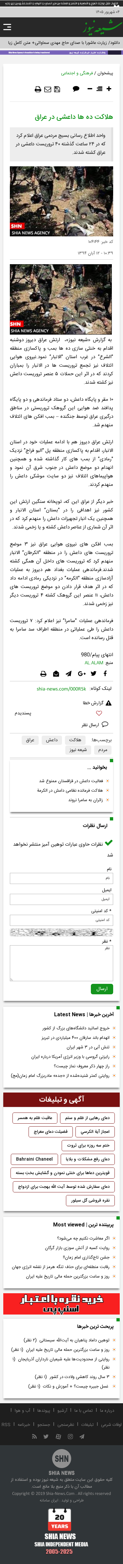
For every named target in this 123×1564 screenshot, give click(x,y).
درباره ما (107, 1410)
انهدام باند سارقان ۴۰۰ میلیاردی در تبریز (76, 1037)
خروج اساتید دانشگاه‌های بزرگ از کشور (76, 1028)
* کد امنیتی (101, 911)
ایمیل (107, 890)
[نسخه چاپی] (38, 89)
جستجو (43, 1424)
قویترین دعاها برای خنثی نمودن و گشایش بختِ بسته (63, 1173)
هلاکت (75, 740)
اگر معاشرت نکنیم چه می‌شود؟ (83, 1238)
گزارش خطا (93, 703)
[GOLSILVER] (61, 1304)
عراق (30, 740)
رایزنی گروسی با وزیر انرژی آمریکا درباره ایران (70, 1056)
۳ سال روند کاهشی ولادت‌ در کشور (72, 1377)
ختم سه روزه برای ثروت (88, 1145)
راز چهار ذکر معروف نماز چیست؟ (82, 1066)
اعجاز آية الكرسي (95, 1131)
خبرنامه (24, 1424)
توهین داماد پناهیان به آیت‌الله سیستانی (67, 1340)
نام (109, 869)
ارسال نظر (91, 725)
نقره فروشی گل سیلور (90, 1200)
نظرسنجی (65, 1424)
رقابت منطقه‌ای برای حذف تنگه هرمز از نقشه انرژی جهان (61, 1267)
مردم (102, 750)
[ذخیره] (57, 89)
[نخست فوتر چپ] (61, 1531)
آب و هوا (22, 1410)
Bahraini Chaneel (34, 1159)
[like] (61, 714)
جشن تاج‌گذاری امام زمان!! (86, 1257)
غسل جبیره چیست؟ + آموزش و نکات (69, 1386)
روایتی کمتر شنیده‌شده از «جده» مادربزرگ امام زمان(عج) (60, 1075)
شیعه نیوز (78, 750)
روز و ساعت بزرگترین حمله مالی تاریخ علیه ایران (68, 1276)
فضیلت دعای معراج (51, 1131)
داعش (52, 740)
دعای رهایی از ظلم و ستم (87, 1118)
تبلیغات (87, 1424)
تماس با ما (83, 1410)
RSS (6, 1424)
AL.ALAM (94, 663)
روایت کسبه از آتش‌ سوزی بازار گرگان (77, 1248)
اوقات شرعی (111, 1424)
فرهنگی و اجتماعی (77, 73)
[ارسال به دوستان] (47, 89)
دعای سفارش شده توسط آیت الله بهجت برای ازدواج (64, 1186)
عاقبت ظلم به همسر (35, 1118)
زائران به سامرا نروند (85, 800)
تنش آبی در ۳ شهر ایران (88, 1047)
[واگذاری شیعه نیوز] (61, 52)
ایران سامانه (49, 1500)
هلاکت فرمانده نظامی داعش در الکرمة (70, 790)
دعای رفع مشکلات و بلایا (88, 1159)
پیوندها (43, 1410)
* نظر (107, 941)
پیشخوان (105, 73)
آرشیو (62, 1410)
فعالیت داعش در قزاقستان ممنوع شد (71, 781)
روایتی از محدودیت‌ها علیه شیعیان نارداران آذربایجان (61, 1363)
